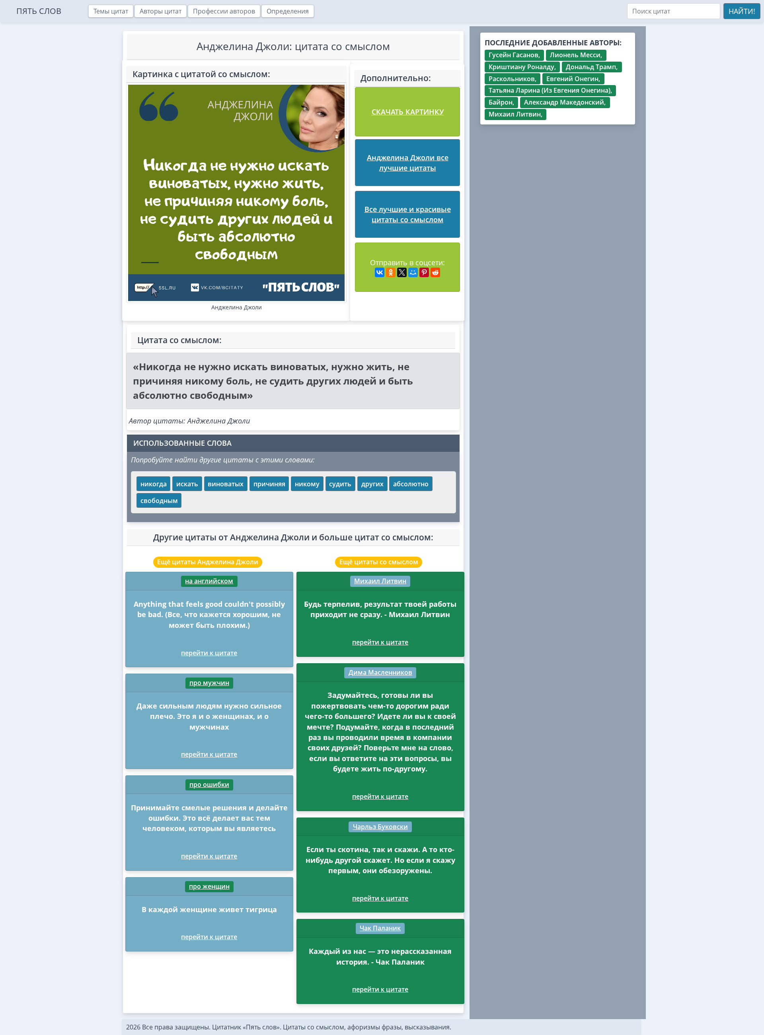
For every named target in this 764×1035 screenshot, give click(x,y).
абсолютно (411, 484)
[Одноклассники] (391, 272)
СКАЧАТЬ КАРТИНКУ (408, 112)
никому (307, 484)
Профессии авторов (224, 11)
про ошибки (209, 784)
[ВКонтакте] (379, 272)
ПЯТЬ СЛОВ (38, 11)
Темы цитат (111, 11)
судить (340, 484)
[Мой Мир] (413, 272)
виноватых (226, 484)
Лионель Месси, (576, 54)
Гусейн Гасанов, (514, 54)
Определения (288, 11)
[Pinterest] (424, 272)
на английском (209, 581)
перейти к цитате (209, 653)
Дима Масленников (380, 672)
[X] (402, 272)
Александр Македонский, (565, 102)
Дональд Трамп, (592, 66)
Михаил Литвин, (515, 114)
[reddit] (435, 272)
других (372, 484)
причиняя (269, 484)
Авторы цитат (160, 11)
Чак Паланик (380, 928)
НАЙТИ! (742, 11)
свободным (159, 500)
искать (187, 484)
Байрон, (501, 102)
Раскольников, (512, 78)
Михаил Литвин (380, 581)
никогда (153, 484)
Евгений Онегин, (573, 78)
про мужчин (209, 682)
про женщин (209, 886)
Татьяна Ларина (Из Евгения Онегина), (550, 90)
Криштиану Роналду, (522, 66)
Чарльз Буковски (380, 826)
